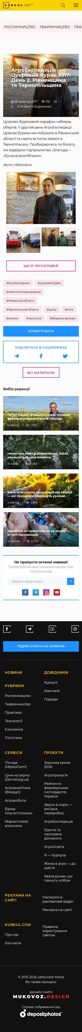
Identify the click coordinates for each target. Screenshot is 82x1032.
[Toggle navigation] (76, 5)
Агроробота (15, 801)
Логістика (13, 738)
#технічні (12, 318)
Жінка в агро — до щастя (59, 866)
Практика (13, 713)
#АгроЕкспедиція (17, 283)
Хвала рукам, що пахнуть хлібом (58, 878)
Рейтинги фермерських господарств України (56, 790)
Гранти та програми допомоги (53, 834)
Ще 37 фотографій (41, 266)
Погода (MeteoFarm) (16, 765)
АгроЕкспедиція (58, 822)
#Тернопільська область (22, 309)
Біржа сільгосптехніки (18, 811)
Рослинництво (20, 27)
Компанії (52, 691)
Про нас (12, 935)
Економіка (14, 729)
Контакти (13, 943)
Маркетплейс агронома (17, 824)
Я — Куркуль (55, 855)
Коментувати (41, 331)
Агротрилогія (56, 775)
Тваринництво (55, 27)
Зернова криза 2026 (57, 765)
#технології (33, 318)
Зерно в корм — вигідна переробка (58, 809)
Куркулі (50, 682)
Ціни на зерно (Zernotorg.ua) (17, 777)
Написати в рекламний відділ (57, 899)
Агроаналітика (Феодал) (17, 790)
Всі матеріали (40, 373)
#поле (69, 309)
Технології (13, 721)
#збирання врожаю (62, 318)
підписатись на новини (41, 646)
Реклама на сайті (57, 910)
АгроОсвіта (54, 847)
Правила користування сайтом (54, 931)
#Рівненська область (20, 300)
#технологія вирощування (23, 291)
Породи (51, 699)
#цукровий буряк (49, 283)
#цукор (52, 309)
